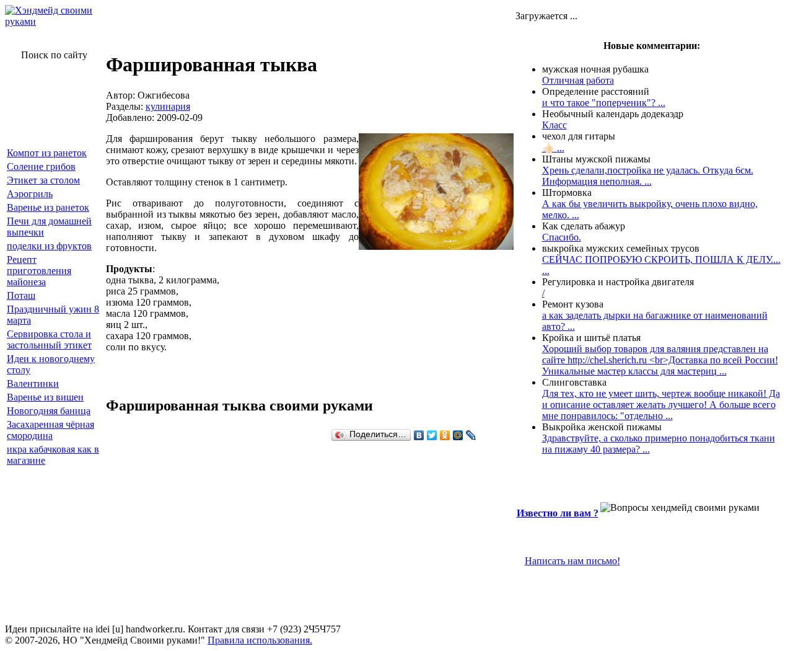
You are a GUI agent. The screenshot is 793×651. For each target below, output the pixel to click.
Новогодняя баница (48, 410)
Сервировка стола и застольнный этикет (49, 339)
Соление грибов (41, 166)
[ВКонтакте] (419, 435)
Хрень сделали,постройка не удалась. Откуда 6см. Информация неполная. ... (647, 176)
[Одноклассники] (445, 435)
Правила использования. (260, 640)
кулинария (168, 106)
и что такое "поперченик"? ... (603, 102)
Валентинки (33, 383)
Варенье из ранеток (48, 207)
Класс (554, 125)
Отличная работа (578, 80)
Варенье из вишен (45, 397)
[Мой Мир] (458, 435)
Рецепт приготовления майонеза (39, 270)
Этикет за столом (43, 180)
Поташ (21, 295)
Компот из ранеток (47, 153)
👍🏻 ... (553, 148)
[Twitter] (432, 435)
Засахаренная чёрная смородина (50, 430)
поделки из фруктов (49, 246)
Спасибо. (561, 237)
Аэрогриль (30, 193)
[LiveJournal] (471, 435)
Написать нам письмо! (572, 561)
